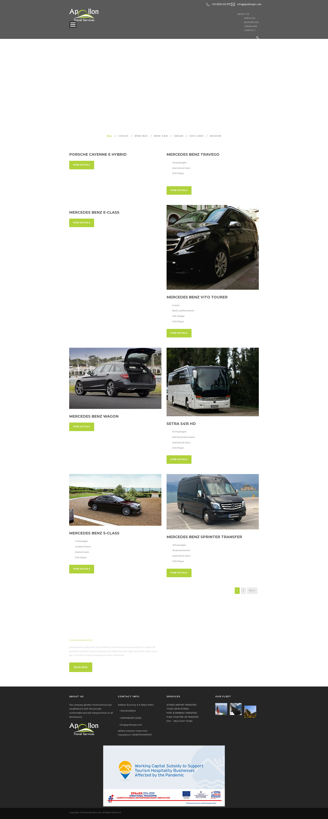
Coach (123, 136)
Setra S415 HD (181, 424)
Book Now (80, 667)
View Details (81, 165)
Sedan (178, 136)
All (109, 136)
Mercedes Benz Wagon (94, 416)
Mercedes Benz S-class (94, 533)
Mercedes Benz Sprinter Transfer (204, 537)
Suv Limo (196, 136)
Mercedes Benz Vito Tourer (197, 297)
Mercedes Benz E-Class (94, 212)
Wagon (215, 136)
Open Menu (73, 24)
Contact (250, 30)
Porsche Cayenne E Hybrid (98, 154)
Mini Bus (141, 136)
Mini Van (161, 136)
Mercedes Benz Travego (193, 154)
